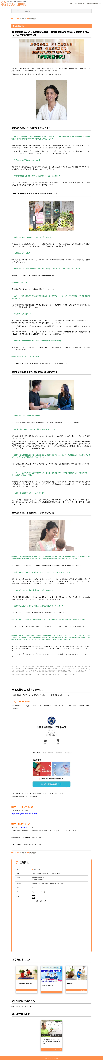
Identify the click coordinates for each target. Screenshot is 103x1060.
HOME (71, 3)
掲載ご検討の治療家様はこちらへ (94, 3)
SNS (14, 19)
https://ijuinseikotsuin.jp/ (39, 892)
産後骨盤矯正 (33, 19)
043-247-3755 (24, 827)
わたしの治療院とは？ (80, 3)
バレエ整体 (22, 19)
